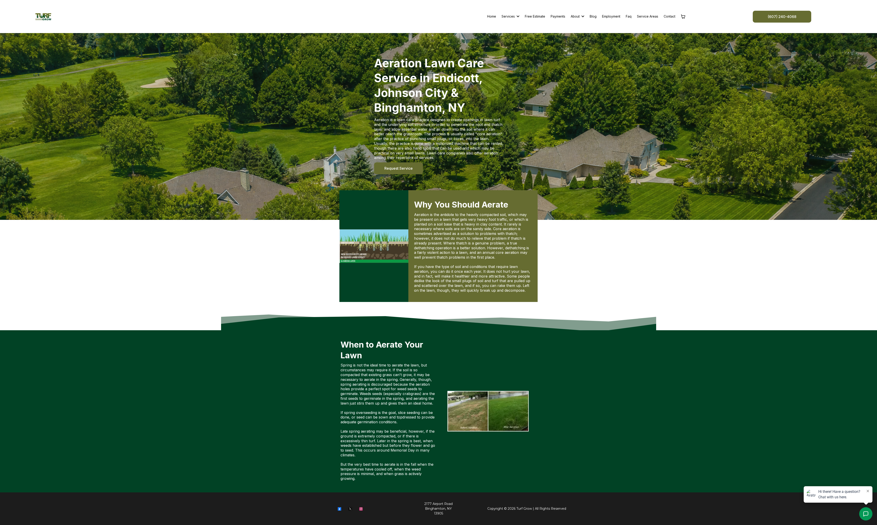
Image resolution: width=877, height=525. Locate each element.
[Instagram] (361, 508)
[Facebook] (339, 508)
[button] (582, 16)
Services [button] (509, 16)
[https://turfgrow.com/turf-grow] (43, 16)
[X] (350, 508)
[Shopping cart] (683, 16)
